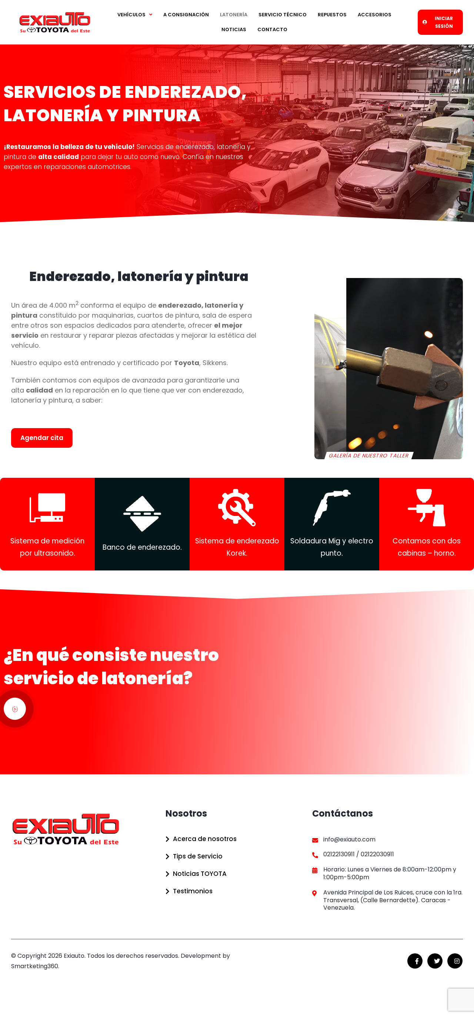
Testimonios (193, 891)
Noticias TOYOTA (200, 873)
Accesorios (374, 14)
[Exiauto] (55, 22)
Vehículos (131, 14)
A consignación (186, 14)
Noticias (233, 29)
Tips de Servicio (198, 856)
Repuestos (332, 14)
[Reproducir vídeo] (15, 709)
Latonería (233, 14)
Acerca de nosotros (205, 838)
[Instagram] (455, 961)
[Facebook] (415, 961)
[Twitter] (435, 961)
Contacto (272, 29)
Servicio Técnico (282, 14)
